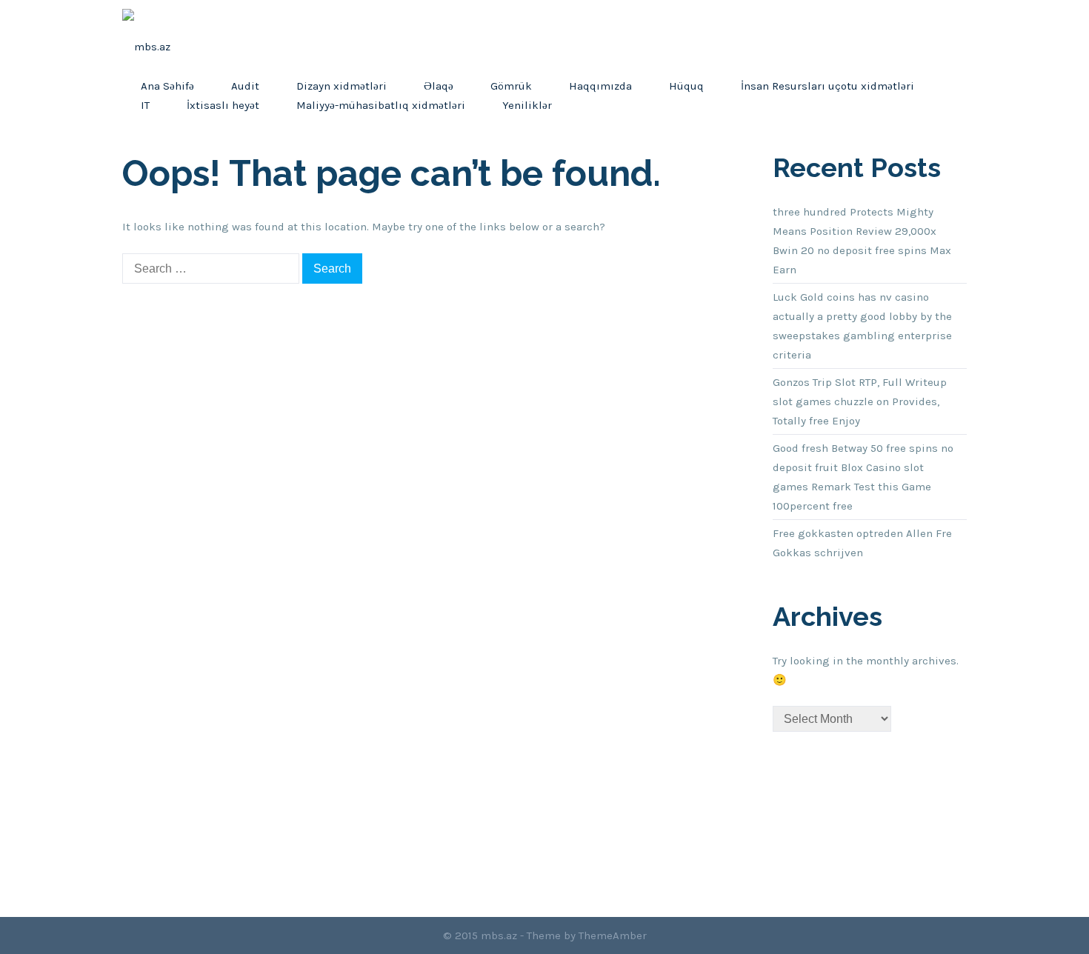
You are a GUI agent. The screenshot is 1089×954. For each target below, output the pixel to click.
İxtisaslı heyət (223, 105)
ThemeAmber (613, 935)
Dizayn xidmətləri (341, 86)
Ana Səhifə (167, 86)
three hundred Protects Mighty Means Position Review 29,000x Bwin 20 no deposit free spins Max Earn (862, 240)
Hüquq (686, 86)
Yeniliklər (527, 105)
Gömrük (511, 86)
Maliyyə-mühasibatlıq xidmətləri (380, 105)
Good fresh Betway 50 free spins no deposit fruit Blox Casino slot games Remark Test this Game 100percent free (863, 477)
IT (145, 105)
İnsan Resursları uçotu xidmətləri (827, 86)
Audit (245, 86)
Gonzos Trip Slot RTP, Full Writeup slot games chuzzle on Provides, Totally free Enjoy (860, 401)
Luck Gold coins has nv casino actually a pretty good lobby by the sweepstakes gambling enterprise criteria (862, 325)
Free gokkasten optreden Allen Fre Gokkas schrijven (862, 543)
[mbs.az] (146, 37)
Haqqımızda (600, 86)
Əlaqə (438, 86)
